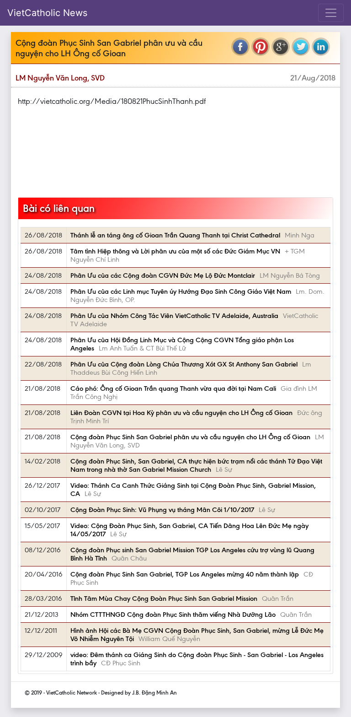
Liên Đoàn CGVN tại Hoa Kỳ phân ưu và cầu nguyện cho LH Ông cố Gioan (181, 413)
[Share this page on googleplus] (280, 47)
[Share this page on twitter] (301, 47)
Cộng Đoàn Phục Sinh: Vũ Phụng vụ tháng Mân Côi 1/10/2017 (162, 510)
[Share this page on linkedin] (321, 47)
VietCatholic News (47, 12)
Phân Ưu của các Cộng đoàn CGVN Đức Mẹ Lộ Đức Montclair (162, 275)
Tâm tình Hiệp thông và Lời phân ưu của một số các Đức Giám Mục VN (175, 251)
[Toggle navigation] (331, 13)
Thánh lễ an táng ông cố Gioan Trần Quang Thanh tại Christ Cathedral (175, 235)
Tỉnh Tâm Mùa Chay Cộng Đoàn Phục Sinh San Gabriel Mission (163, 598)
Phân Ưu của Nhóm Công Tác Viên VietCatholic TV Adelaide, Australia (174, 316)
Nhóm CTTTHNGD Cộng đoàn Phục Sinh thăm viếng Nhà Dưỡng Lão (173, 614)
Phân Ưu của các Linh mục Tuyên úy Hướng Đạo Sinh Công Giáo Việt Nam (180, 291)
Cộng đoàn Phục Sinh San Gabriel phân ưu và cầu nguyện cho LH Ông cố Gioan (190, 437)
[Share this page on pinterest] (260, 47)
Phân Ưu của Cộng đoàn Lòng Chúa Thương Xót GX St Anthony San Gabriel (184, 364)
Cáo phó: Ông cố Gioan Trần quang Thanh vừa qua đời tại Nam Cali (173, 388)
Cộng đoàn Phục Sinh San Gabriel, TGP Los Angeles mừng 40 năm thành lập (184, 574)
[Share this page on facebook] (240, 47)
